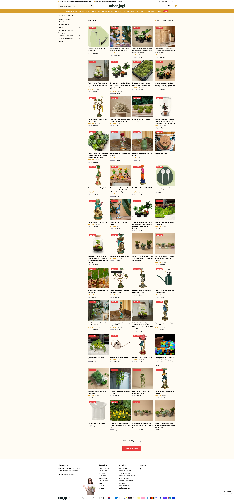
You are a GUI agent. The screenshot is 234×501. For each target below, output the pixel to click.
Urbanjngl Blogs (124, 478)
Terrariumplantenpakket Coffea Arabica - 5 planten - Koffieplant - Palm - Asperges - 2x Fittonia (165, 85)
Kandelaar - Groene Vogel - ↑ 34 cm (98, 189)
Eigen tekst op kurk (161, 153)
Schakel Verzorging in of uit (79, 33)
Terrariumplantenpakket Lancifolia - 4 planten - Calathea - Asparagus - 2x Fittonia (142, 50)
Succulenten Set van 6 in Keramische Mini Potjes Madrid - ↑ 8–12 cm (142, 425)
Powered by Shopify (88, 498)
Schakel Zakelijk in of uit (79, 41)
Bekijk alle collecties (64, 19)
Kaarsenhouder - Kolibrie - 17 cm (98, 222)
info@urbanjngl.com (67, 474)
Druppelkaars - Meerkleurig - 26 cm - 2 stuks (98, 291)
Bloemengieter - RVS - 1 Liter (119, 357)
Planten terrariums (71, 11)
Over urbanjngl (123, 468)
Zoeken (91, 6)
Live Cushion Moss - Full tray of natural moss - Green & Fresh (142, 84)
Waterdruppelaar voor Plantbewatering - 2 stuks (164, 189)
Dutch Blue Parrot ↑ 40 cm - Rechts (119, 223)
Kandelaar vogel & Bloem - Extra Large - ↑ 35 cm (120, 324)
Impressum (122, 483)
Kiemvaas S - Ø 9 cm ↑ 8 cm (96, 423)
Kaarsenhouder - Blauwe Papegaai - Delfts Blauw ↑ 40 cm (120, 49)
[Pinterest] (145, 469)
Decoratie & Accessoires (131, 11)
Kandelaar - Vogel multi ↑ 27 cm (142, 357)
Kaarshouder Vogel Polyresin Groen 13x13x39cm (141, 291)
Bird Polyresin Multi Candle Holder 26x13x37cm (120, 291)
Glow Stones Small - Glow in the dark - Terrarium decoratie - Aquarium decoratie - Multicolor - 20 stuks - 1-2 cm (165, 360)
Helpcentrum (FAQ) (164, 1)
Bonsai (101, 483)
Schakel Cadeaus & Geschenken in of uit (79, 38)
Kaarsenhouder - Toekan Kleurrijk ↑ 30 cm (164, 392)
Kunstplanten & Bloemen (105, 11)
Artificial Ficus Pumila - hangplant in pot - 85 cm (141, 392)
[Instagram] (140, 469)
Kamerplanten (103, 470)
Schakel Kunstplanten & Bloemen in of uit (79, 30)
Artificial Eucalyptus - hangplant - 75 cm (120, 392)
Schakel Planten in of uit (79, 27)
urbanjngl (122, 465)
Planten (93, 11)
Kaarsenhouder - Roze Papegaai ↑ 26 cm (120, 154)
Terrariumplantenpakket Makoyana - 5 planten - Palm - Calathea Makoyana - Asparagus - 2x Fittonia (120, 86)
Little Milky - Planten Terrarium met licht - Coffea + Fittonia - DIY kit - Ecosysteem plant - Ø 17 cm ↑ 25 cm (98, 259)
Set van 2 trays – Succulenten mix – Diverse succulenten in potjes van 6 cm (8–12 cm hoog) (98, 155)
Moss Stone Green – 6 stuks (141, 119)
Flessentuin (102, 485)
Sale (59, 44)
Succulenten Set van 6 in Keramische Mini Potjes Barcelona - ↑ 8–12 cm (165, 258)
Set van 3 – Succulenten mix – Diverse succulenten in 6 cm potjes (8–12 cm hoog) (142, 258)
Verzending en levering (126, 473)
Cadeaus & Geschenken (147, 11)
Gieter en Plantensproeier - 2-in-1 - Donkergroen (165, 291)
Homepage (61, 15)
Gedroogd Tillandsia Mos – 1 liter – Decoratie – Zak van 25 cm (120, 120)
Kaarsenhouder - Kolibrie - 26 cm (120, 256)
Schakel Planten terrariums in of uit (79, 22)
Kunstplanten (103, 478)
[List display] (158, 20)
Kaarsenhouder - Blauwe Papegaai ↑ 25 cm (164, 324)
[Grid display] (155, 20)
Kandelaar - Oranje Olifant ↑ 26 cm (142, 189)
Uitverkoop (102, 488)
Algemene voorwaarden (126, 480)
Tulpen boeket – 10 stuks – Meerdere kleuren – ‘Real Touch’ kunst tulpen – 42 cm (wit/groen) (120, 190)
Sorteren (164, 20)
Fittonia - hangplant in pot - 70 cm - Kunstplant (97, 324)
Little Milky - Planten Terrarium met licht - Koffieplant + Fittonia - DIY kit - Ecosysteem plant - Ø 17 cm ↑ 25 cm (142, 326)
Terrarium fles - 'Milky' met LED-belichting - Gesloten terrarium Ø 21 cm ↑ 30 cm (165, 50)
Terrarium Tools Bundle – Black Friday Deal (97, 49)
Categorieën (103, 465)
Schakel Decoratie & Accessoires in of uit (79, 35)
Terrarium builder (84, 11)
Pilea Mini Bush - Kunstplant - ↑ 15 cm (98, 358)
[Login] (169, 6)
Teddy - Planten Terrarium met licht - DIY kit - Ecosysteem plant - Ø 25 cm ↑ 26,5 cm (98, 85)
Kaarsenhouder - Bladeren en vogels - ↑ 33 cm (98, 120)
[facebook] (148, 469)
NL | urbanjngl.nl (124, 485)
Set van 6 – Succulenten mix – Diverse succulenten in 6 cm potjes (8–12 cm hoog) (165, 425)
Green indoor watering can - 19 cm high (142, 154)
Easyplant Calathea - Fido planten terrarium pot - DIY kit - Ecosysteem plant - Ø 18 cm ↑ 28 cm (165, 121)
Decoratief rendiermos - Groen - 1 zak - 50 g (98, 392)
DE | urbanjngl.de (124, 488)
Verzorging (118, 11)
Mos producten (103, 480)
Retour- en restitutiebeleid (127, 475)
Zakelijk (159, 11)
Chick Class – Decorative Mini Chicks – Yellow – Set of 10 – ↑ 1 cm (120, 425)
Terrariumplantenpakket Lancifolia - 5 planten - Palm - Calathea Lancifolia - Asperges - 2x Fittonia (142, 225)
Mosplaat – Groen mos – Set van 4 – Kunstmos (165, 223)
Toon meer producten (131, 448)
